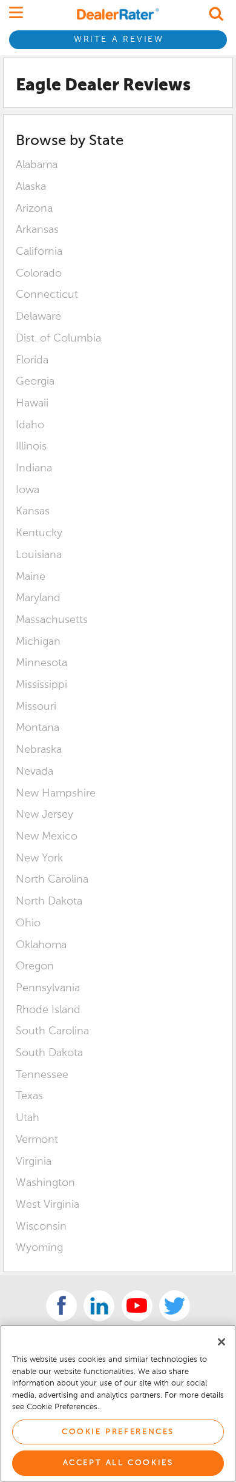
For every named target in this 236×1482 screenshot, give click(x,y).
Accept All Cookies (118, 1463)
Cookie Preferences (118, 1432)
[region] (118, 1403)
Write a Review (119, 39)
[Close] (221, 1342)
